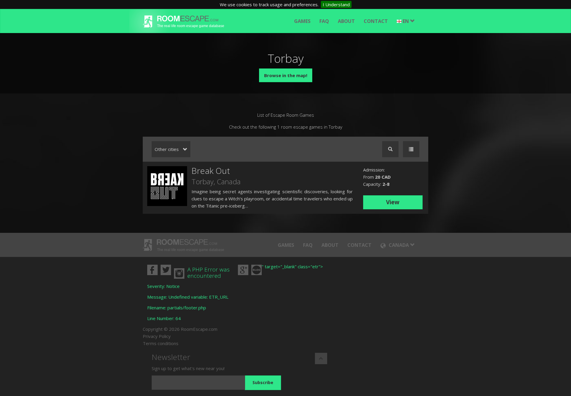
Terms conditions (160, 343)
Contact (376, 21)
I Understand (336, 4)
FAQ (324, 21)
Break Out (211, 170)
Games (302, 21)
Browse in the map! (285, 75)
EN (406, 21)
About (346, 21)
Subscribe (262, 382)
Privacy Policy (157, 336)
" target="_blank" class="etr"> (292, 266)
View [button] (392, 202)
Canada (229, 181)
